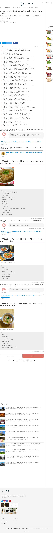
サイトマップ (7, 528)
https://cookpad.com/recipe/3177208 (8, 329)
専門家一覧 (43, 528)
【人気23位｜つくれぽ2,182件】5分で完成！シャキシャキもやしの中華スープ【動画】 (18, 80)
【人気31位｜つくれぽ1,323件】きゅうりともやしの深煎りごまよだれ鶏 (16, 91)
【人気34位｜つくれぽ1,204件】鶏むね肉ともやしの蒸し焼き (14, 95)
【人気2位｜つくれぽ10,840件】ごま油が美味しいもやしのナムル (14, 51)
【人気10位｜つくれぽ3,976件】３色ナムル (10, 62)
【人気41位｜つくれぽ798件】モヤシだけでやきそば (12, 105)
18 (34, 360)
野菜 (9, 7)
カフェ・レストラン (5, 520)
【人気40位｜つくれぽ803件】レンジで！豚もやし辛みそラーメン (14, 103)
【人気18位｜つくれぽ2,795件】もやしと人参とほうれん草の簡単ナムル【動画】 (17, 73)
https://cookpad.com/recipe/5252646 (8, 262)
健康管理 (15, 518)
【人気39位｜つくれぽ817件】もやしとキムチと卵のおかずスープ (14, 102)
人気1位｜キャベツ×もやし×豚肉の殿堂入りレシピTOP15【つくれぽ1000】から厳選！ (24, 152)
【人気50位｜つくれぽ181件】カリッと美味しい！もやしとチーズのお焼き (16, 117)
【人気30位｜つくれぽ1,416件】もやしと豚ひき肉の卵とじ (13, 90)
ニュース (15, 520)
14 (20, 360)
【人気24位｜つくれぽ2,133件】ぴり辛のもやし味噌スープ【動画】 (15, 81)
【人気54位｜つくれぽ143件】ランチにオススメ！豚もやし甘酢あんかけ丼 (16, 122)
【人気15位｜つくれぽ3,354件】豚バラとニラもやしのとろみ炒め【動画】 (16, 69)
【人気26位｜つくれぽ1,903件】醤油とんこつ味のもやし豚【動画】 (15, 84)
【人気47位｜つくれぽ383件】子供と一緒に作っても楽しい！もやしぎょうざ (16, 113)
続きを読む (33, 355)
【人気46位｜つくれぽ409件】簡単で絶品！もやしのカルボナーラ (14, 111)
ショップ (15, 523)
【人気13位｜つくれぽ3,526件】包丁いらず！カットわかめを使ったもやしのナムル (17, 66)
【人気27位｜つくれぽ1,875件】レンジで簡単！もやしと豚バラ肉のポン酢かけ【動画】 (18, 85)
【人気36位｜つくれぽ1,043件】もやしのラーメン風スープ (13, 98)
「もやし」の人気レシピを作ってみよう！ (10, 125)
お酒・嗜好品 (3, 523)
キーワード (13, 528)
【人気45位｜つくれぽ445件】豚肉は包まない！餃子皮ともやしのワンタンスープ (17, 110)
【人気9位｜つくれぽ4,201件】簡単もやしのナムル (12, 61)
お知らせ (23, 528)
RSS (47, 528)
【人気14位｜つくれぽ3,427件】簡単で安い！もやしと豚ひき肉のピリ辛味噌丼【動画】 (18, 68)
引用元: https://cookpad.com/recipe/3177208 (36, 351)
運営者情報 (18, 528)
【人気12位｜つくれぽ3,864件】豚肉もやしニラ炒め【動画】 (14, 65)
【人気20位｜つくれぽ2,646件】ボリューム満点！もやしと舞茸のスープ (16, 76)
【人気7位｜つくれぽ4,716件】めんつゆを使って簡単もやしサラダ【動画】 (16, 58)
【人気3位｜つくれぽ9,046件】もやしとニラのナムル (12, 53)
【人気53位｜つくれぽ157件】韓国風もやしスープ (12, 121)
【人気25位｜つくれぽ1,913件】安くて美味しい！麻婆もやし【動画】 (15, 83)
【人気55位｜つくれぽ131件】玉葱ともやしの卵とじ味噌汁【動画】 (15, 124)
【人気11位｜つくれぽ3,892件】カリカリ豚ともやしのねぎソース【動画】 (16, 64)
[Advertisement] (22, 32)
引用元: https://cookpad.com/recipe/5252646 (36, 282)
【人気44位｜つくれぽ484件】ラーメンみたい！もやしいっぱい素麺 (15, 109)
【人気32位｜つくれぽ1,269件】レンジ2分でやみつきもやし (13, 92)
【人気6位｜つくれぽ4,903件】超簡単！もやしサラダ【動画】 (14, 57)
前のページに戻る (10, 355)
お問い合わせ (28, 528)
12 (13, 360)
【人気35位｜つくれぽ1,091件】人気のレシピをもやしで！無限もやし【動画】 (17, 96)
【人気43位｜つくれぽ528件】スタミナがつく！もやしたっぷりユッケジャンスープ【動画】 (19, 107)
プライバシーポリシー (36, 528)
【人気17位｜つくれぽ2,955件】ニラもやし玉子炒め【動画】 (14, 72)
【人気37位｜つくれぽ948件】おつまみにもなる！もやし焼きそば (14, 99)
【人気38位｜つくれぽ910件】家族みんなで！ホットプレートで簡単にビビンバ (17, 100)
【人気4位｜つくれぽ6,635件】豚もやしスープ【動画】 (12, 54)
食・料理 (5, 7)
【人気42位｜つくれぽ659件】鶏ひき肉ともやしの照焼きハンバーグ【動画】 (16, 106)
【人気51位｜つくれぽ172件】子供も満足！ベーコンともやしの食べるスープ (16, 118)
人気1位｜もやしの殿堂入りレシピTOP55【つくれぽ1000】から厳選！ (15, 49)
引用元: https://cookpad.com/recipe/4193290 (36, 138)
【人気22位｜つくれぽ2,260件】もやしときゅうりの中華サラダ (14, 79)
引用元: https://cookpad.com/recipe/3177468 (36, 218)
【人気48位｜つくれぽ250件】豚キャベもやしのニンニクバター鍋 (14, 114)
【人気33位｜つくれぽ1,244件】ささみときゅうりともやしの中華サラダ (16, 94)
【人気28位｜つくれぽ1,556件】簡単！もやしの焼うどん (13, 87)
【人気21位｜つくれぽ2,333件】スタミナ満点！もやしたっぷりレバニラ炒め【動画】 (18, 77)
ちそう (1, 7)
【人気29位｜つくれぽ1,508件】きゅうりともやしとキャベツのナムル (15, 88)
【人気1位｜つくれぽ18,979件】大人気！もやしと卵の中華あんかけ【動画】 (16, 50)
